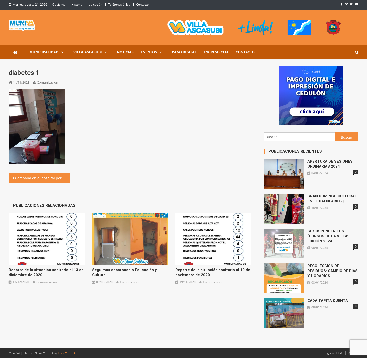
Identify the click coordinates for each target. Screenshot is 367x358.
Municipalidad (43, 52)
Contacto (142, 4)
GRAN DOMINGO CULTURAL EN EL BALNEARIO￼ (332, 198)
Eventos (149, 52)
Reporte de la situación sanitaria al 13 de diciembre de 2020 (46, 272)
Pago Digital (184, 52)
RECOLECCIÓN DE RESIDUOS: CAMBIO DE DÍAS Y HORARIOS (332, 271)
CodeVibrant (66, 353)
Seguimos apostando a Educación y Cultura (124, 272)
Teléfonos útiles (119, 4)
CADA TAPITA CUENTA (327, 300)
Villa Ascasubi (87, 52)
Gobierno (58, 4)
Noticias (125, 52)
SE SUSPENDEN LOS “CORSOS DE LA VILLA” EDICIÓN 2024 (328, 236)
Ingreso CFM (216, 52)
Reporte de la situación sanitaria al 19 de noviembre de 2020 (212, 272)
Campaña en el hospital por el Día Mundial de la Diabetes (42, 178)
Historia (76, 4)
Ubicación (95, 4)
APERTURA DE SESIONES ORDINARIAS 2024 (330, 164)
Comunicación (47, 82)
